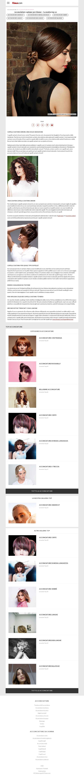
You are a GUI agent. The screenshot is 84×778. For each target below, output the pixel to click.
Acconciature (42, 701)
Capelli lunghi (42, 741)
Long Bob (42, 726)
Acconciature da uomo (42, 710)
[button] (74, 67)
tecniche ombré (71, 216)
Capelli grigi (42, 751)
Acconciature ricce (42, 757)
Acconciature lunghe (15, 18)
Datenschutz (42, 771)
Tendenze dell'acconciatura (42, 705)
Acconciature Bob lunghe (34, 18)
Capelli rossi (42, 754)
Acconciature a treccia (42, 716)
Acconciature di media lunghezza (38, 15)
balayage (60, 216)
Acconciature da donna (42, 708)
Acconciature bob (42, 743)
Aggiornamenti (42, 713)
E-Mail (52, 125)
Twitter (38, 125)
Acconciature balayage (54, 18)
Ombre (42, 724)
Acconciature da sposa (42, 718)
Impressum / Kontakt (42, 768)
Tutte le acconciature (42, 491)
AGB (42, 766)
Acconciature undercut (15, 15)
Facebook (33, 125)
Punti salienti (42, 746)
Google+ (42, 125)
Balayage (42, 721)
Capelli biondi (42, 749)
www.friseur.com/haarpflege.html (62, 319)
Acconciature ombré (60, 15)
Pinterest (47, 125)
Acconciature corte (42, 735)
